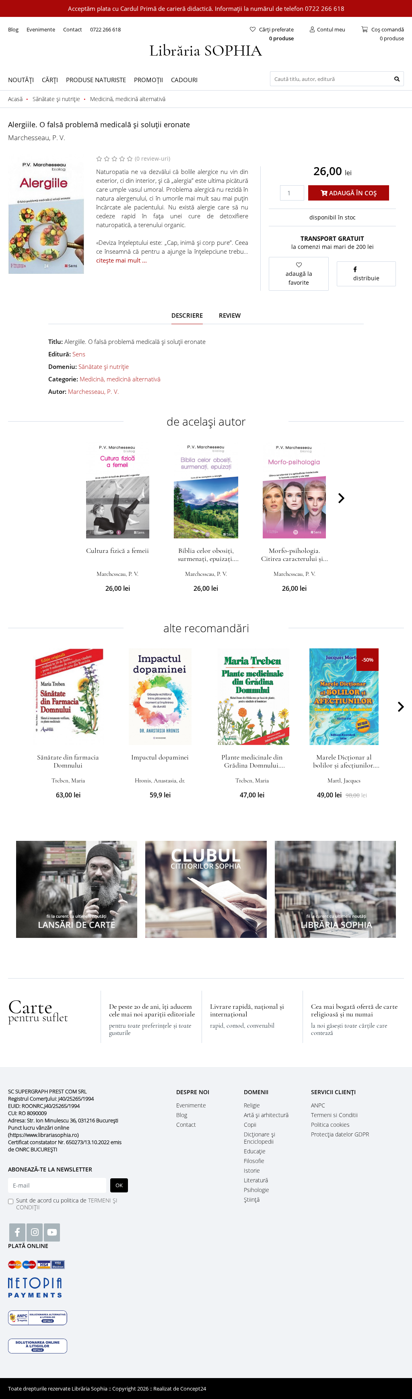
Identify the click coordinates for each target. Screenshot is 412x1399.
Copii (250, 1124)
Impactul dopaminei (160, 757)
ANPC (318, 1105)
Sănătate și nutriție (103, 366)
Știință (252, 1199)
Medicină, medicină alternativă (120, 379)
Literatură (256, 1180)
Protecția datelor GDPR (340, 1134)
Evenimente (41, 29)
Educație (255, 1151)
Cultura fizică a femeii (117, 550)
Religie (252, 1105)
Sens (78, 354)
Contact (72, 29)
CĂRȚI (50, 80)
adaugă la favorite (299, 278)
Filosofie (254, 1161)
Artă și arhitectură (266, 1115)
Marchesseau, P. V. (36, 137)
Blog (13, 29)
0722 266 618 (105, 29)
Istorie (252, 1170)
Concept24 (193, 1388)
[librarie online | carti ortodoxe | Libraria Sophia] (206, 49)
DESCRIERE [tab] (187, 315)
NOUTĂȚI (21, 80)
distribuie (366, 278)
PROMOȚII (148, 80)
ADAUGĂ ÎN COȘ (352, 193)
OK (119, 1185)
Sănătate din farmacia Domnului (68, 761)
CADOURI (184, 80)
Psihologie (256, 1190)
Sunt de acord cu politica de (66, 1204)
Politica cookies (330, 1124)
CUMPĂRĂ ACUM (117, 529)
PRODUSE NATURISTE (96, 80)
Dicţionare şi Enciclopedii (259, 1137)
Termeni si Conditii (334, 1115)
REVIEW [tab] (230, 315)
